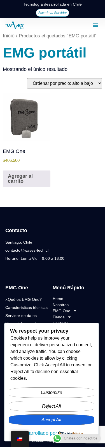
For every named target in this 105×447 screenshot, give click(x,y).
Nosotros (61, 305)
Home (58, 299)
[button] (95, 25)
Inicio (9, 36)
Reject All (51, 406)
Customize (51, 392)
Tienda (59, 317)
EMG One (61, 311)
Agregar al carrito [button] (20, 178)
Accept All (51, 419)
